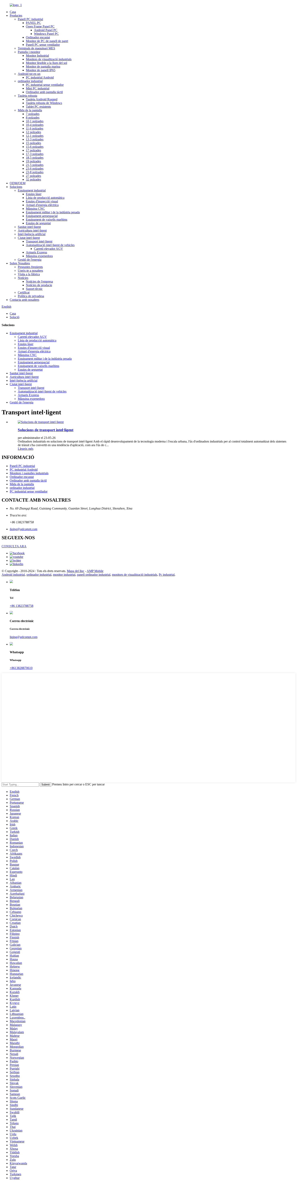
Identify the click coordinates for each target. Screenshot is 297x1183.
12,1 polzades (34, 135)
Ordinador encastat (38, 37)
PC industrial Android (40, 77)
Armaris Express (36, 252)
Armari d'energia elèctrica (42, 205)
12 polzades (33, 132)
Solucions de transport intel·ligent (45, 430)
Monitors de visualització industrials (49, 59)
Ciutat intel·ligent (29, 237)
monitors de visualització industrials (134, 574)
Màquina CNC (35, 208)
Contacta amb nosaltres (24, 299)
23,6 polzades (34, 168)
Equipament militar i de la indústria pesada (53, 212)
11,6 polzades (34, 128)
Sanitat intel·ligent (29, 227)
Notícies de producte (39, 285)
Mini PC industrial (37, 88)
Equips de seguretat (38, 223)
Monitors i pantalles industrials (29, 473)
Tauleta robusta (27, 95)
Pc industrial (167, 574)
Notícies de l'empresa (39, 281)
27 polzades (33, 176)
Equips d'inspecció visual (42, 201)
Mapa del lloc (75, 571)
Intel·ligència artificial (31, 234)
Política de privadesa (31, 296)
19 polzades (33, 161)
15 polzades (33, 143)
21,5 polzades (34, 165)
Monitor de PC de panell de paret (47, 41)
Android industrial (13, 574)
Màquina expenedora (39, 256)
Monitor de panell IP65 (40, 70)
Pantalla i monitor (29, 52)
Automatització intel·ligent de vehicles (50, 245)
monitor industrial (64, 574)
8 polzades (32, 117)
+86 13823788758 (21, 605)
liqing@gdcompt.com (23, 529)
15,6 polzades (34, 146)
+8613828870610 (21, 668)
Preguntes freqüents (30, 267)
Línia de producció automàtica (45, 197)
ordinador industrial (30, 81)
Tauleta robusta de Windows (44, 103)
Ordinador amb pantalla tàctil (44, 92)
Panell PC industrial (30, 19)
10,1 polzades (34, 121)
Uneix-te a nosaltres (30, 270)
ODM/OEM (17, 183)
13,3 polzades (34, 139)
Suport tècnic (34, 288)
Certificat (23, 292)
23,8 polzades (34, 172)
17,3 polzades (34, 154)
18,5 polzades (34, 157)
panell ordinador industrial (93, 574)
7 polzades (32, 114)
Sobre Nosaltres (20, 263)
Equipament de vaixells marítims (46, 219)
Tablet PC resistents (38, 106)
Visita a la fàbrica (29, 274)
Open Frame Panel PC (40, 26)
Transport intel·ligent (39, 241)
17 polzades (33, 150)
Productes (16, 15)
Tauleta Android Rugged (41, 99)
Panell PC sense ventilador (43, 44)
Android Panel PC (45, 30)
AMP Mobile (95, 571)
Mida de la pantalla (30, 110)
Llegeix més (25, 448)
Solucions (16, 186)
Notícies (23, 278)
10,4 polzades (34, 125)
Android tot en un (29, 74)
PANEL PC (33, 22)
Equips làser (33, 194)
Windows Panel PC (46, 33)
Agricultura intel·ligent (32, 230)
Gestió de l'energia (29, 259)
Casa (13, 12)
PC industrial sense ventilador (45, 84)
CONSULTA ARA (14, 546)
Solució (14, 317)
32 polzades (33, 179)
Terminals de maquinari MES (36, 48)
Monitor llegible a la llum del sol (46, 63)
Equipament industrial (32, 190)
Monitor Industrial (37, 55)
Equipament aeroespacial (42, 216)
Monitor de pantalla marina (43, 66)
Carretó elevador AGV (48, 248)
